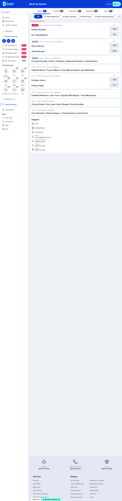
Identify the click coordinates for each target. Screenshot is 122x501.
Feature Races (77, 494)
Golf (91, 497)
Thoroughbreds (77, 484)
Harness (74, 487)
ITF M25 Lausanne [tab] (69, 17)
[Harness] (13, 41)
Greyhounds (76, 490)
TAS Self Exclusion (40, 494)
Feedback (35, 499)
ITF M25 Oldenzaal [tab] (51, 17)
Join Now (37, 484)
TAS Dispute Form (40, 497)
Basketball (94, 490)
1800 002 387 (40, 141)
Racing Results (77, 497)
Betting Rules (40, 128)
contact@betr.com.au (43, 137)
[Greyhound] (8, 41)
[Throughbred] (4, 41)
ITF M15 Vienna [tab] (85, 17)
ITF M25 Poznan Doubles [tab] (104, 17)
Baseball (93, 487)
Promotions (39, 132)
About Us (36, 487)
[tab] (41, 11)
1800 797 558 (40, 150)
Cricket (93, 494)
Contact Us (37, 490)
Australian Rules (96, 484)
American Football (97, 480)
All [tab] (38, 17)
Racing (36, 480)
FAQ (36, 123)
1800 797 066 (40, 146)
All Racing (75, 480)
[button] (51, 499)
